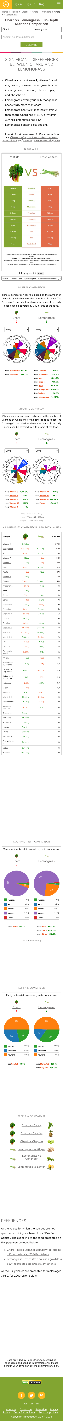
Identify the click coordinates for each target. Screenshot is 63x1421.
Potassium (7, 609)
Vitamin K (7, 544)
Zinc (4, 567)
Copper (6, 581)
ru (31, 1403)
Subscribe (41, 1409)
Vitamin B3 (7, 614)
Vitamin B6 (32, 517)
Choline (6, 618)
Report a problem (48, 1412)
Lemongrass (11, 14)
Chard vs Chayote (31, 1141)
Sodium (6, 595)
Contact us (26, 1409)
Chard (35, 11)
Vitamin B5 (7, 637)
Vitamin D (33, 513)
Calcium (6, 646)
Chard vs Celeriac (31, 1133)
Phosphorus (7, 586)
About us (11, 1409)
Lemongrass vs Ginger (31, 1149)
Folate (5, 572)
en (25, 1403)
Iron (4, 553)
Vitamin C (7, 563)
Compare (46, 11)
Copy (40, 273)
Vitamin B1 (7, 632)
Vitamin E (7, 576)
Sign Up (30, 4)
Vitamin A (7, 558)
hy (37, 1403)
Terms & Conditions (24, 1412)
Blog (41, 4)
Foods (15, 11)
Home (5, 11)
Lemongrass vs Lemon (32, 1166)
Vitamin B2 (7, 628)
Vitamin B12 (33, 520)
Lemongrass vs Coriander (31, 1157)
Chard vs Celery (31, 1125)
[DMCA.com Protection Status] (31, 1383)
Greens (25, 11)
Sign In (18, 4)
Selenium (6, 692)
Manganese (8, 549)
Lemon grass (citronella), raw (41, 140)
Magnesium (7, 604)
